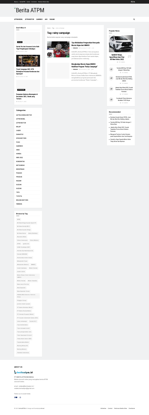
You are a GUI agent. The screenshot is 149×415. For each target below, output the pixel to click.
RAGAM (52, 19)
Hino (18, 150)
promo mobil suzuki (23, 304)
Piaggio (19, 173)
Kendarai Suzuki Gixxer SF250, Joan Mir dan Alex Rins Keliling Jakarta (124, 79)
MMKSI (33, 264)
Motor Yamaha (32, 280)
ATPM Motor (29, 19)
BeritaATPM (22, 2)
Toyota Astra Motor (23, 342)
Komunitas (20, 161)
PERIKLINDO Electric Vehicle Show (26, 296)
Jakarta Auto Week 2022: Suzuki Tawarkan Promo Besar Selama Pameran (124, 89)
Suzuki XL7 (33, 321)
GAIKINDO (39, 19)
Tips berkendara (22, 325)
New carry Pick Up (23, 284)
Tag (53, 28)
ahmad (42, 408)
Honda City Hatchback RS (25, 250)
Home (48, 28)
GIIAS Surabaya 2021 (23, 247)
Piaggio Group (21, 300)
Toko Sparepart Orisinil (24, 335)
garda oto (26, 243)
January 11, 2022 (21, 101)
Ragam (20, 42)
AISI (46, 19)
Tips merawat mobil (23, 328)
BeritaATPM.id (22, 408)
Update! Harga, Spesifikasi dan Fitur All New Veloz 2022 (116, 57)
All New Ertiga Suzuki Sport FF (26, 223)
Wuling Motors (21, 349)
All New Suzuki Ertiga (24, 229)
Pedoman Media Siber (43, 2)
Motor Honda (21, 280)
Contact (28, 2)
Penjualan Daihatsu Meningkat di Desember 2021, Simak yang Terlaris (27, 96)
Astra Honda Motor (24, 115)
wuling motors (22, 200)
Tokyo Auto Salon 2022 (24, 338)
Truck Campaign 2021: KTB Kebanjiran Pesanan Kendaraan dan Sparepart (27, 71)
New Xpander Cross (23, 291)
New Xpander (21, 287)
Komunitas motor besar (24, 257)
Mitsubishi (20, 165)
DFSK (18, 243)
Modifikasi (20, 169)
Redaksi (75, 48)
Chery (18, 130)
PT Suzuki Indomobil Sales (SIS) (27, 318)
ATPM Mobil (18, 19)
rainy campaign (60, 28)
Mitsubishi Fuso (22, 261)
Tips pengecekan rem (24, 331)
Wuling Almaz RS (22, 345)
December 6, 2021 (85, 69)
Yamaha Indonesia (23, 352)
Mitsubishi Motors (23, 264)
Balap (18, 127)
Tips (18, 192)
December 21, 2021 (85, 48)
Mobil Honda (33, 268)
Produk (19, 177)
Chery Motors (34, 240)
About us (16, 2)
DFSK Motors (21, 138)
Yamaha (19, 204)
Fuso (18, 142)
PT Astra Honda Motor (24, 311)
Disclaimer (34, 2)
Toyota (19, 196)
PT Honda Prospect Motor (25, 314)
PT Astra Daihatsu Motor (24, 307)
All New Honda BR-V (23, 226)
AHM (18, 219)
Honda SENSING (22, 254)
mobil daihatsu (22, 268)
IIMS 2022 (19, 157)
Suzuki (18, 184)
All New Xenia (21, 233)
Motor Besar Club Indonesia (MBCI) (26, 276)
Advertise (103, 408)
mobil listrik (21, 271)
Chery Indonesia (22, 240)
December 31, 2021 (22, 76)
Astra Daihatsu (33, 233)
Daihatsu (19, 134)
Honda (18, 154)
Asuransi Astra (21, 236)
